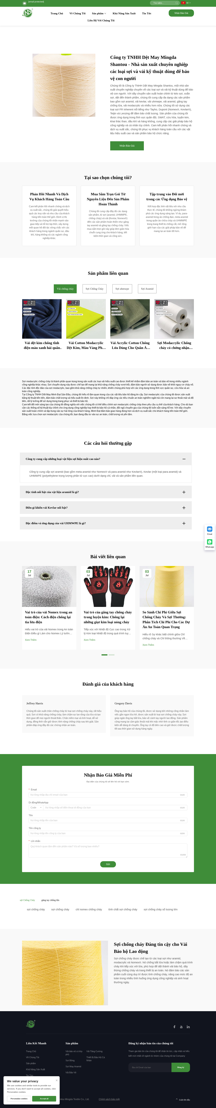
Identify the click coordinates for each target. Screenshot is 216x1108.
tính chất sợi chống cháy (122, 909)
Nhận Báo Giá (181, 13)
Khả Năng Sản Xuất (124, 13)
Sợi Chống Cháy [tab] (94, 288)
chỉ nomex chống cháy (89, 909)
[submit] (176, 3)
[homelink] (31, 1023)
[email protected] (36, 1)
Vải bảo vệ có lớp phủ (74, 1053)
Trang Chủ (57, 13)
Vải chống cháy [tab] (65, 288)
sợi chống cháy (36, 909)
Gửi (108, 864)
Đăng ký (180, 1067)
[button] (104, 654)
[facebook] (175, 1027)
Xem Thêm (30, 640)
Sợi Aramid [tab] (147, 288)
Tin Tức (146, 13)
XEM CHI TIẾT (42, 318)
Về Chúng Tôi (78, 13)
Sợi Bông (70, 1060)
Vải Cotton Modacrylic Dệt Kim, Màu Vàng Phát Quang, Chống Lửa (86, 345)
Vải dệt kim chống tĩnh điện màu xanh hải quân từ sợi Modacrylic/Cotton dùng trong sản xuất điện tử (42, 345)
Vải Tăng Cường (94, 1051)
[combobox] (36, 807)
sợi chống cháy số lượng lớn (161, 909)
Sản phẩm (97, 13)
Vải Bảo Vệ (71, 1072)
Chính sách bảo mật (109, 1099)
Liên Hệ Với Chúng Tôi (101, 20)
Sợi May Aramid (73, 1066)
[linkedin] (188, 1027)
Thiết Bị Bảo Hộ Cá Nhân (95, 1059)
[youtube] (182, 1027)
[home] (27, 13)
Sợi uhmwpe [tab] (122, 288)
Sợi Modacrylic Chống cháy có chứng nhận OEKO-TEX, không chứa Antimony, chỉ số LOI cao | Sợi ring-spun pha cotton (174, 345)
